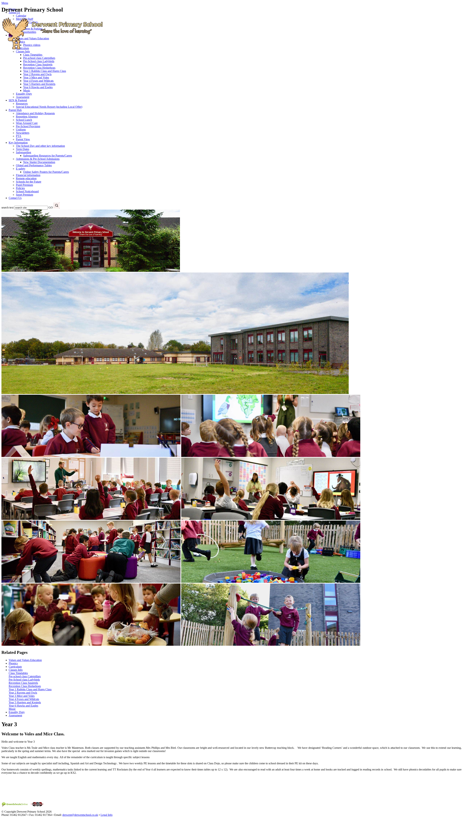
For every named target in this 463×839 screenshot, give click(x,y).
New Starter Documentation (39, 162)
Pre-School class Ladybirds (38, 61)
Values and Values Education (25, 660)
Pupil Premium (24, 184)
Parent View (23, 139)
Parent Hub (15, 110)
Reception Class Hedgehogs (39, 67)
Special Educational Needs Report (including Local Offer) (49, 106)
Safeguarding (23, 152)
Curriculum (15, 666)
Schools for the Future (28, 181)
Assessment (22, 97)
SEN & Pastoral (18, 100)
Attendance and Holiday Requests (35, 113)
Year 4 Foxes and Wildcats (38, 80)
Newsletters (22, 132)
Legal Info (106, 814)
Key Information (18, 142)
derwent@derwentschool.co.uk (80, 814)
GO (50, 207)
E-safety (20, 168)
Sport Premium (24, 194)
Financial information (28, 175)
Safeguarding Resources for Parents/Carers (47, 155)
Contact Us (15, 197)
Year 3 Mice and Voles (36, 77)
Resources (22, 103)
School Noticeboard (27, 191)
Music (26, 90)
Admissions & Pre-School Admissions (38, 158)
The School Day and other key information (40, 145)
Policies (20, 188)
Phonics (13, 663)
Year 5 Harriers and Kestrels (39, 84)
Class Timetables (18, 673)
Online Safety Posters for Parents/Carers (46, 171)
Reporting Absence (27, 116)
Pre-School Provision (28, 126)
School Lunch (24, 119)
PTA (18, 136)
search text (7, 207)
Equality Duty (24, 93)
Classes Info (16, 669)
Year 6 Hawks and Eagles (38, 87)
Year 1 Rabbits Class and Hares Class (44, 71)
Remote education (26, 178)
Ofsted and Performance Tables (34, 165)
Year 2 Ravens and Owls (37, 74)
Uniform (21, 129)
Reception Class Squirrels (37, 64)
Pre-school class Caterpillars (39, 57)
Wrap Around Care (27, 123)
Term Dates (22, 149)
